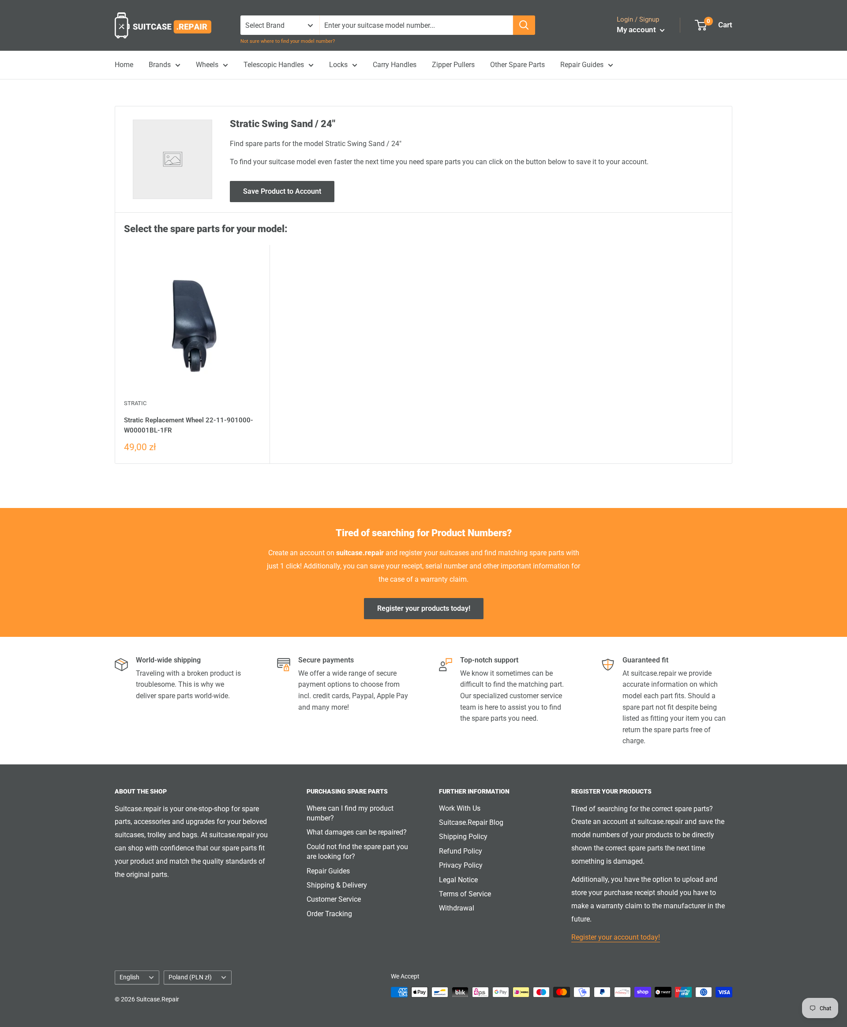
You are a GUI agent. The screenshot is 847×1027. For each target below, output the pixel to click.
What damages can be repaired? (357, 832)
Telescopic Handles (274, 64)
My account (637, 29)
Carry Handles (394, 64)
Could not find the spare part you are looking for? (357, 852)
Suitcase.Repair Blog (471, 822)
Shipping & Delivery (337, 885)
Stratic (135, 403)
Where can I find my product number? (350, 813)
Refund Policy (460, 851)
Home (124, 64)
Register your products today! (423, 608)
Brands (160, 64)
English (129, 977)
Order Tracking (329, 914)
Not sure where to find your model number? (287, 41)
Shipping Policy (463, 836)
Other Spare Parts (517, 64)
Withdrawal (456, 908)
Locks (338, 64)
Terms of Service (465, 894)
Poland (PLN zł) (190, 977)
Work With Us (459, 808)
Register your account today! (615, 937)
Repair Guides (581, 64)
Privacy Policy (461, 865)
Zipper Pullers (453, 64)
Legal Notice (458, 880)
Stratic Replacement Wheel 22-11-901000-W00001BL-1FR (188, 425)
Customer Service (334, 899)
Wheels (207, 64)
